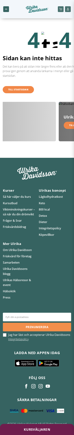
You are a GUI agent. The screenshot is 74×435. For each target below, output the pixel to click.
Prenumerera (37, 327)
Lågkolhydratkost (51, 197)
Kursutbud (10, 203)
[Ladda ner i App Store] (25, 363)
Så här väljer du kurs (17, 197)
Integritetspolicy (50, 228)
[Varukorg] (61, 9)
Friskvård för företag (17, 256)
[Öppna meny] (6, 9)
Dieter (43, 222)
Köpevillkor (46, 235)
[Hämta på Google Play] (48, 363)
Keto (42, 203)
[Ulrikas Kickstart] (40, 386)
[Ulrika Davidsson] (26, 386)
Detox (43, 216)
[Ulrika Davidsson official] (33, 386)
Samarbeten (11, 262)
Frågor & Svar (12, 221)
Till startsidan (18, 89)
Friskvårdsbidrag (14, 227)
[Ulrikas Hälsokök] (47, 386)
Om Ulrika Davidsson (17, 250)
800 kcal (44, 209)
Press (6, 297)
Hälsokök (9, 291)
